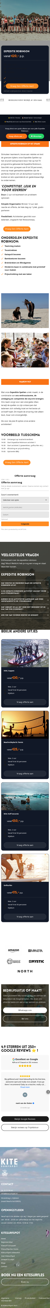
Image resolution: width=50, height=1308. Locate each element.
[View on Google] (25, 1094)
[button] (25, 584)
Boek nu (25, 1282)
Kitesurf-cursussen (8, 1245)
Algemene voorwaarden (6, 1299)
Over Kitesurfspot (8, 1256)
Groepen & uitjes (7, 1259)
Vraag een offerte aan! (22, 86)
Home (3, 1239)
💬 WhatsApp (36, 136)
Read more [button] (25, 1087)
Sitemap (18, 1298)
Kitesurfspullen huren (9, 1249)
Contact (4, 1266)
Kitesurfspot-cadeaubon (10, 1252)
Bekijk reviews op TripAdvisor (25, 1127)
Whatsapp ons (25, 1010)
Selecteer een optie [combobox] (11, 500)
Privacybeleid (30, 1298)
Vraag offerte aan (25, 702)
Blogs (3, 1263)
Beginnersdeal (7, 1242)
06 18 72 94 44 (7, 1190)
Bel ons (25, 1018)
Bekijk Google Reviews (25, 1119)
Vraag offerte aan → (16, 136)
